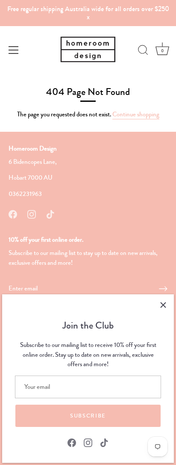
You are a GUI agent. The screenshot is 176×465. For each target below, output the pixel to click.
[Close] (163, 305)
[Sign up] (163, 288)
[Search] (143, 51)
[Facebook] (71, 442)
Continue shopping (135, 114)
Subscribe (88, 416)
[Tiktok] (104, 442)
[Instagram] (88, 442)
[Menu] (13, 50)
